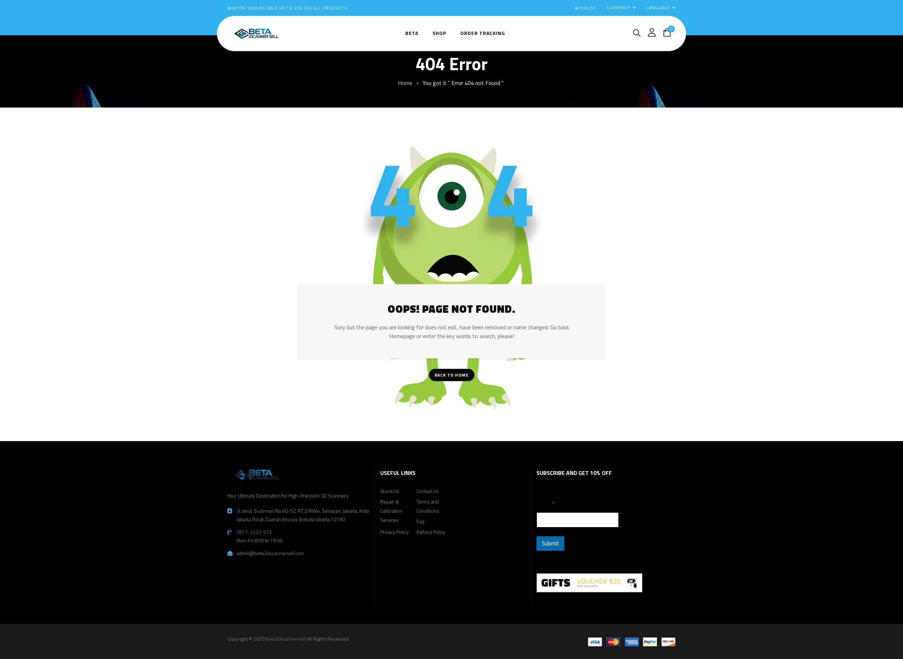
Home (405, 83)
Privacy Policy (394, 532)
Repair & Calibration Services (391, 511)
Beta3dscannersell (286, 638)
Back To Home (452, 375)
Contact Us (428, 491)
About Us (389, 491)
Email (545, 503)
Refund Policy (431, 532)
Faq (420, 521)
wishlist (585, 8)
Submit (550, 543)
